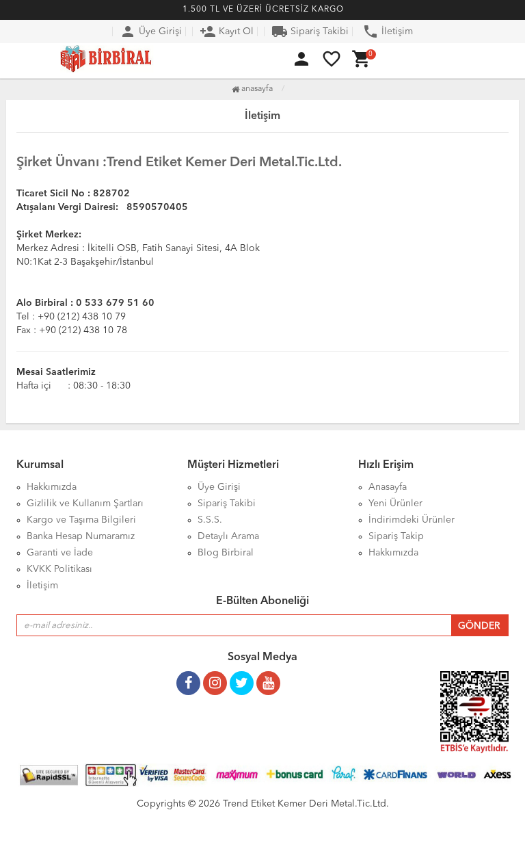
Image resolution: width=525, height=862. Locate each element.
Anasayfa (256, 89)
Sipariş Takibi (310, 31)
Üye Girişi (151, 31)
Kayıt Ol (227, 31)
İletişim (387, 31)
